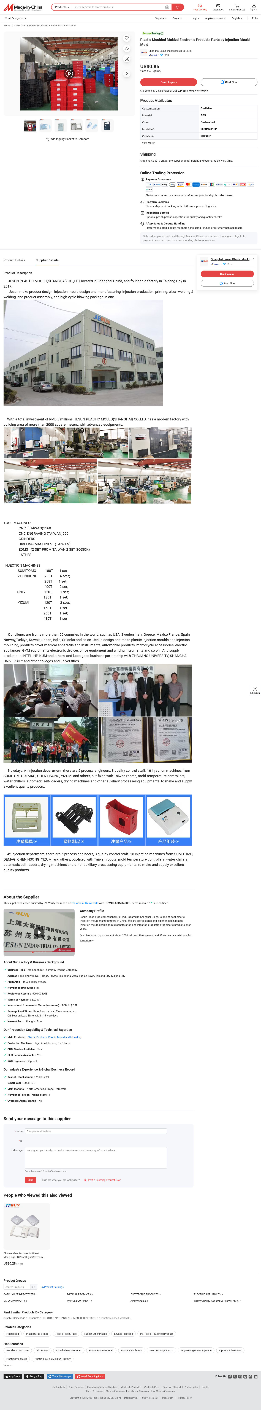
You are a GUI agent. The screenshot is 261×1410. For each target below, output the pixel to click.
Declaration (167, 1397)
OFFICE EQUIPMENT (78, 1300)
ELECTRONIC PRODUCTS (144, 1294)
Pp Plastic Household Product (156, 1333)
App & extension (214, 18)
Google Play (34, 1376)
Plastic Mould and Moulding (64, 1037)
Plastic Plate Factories (101, 1350)
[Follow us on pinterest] (250, 1376)
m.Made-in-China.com (138, 1391)
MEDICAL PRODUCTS (79, 1294)
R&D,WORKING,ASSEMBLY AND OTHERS (216, 1300)
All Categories (15, 18)
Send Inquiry (169, 82)
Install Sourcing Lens (92, 1376)
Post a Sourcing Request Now (102, 1180)
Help (194, 18)
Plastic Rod (12, 1333)
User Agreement (149, 1397)
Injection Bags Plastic (161, 1350)
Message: (18, 1150)
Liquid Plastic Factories (69, 1350)
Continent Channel (172, 1387)
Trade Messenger (59, 1376)
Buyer (176, 18)
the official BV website (85, 903)
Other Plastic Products (63, 25)
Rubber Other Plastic (95, 1333)
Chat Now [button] (231, 82)
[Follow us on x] (235, 1376)
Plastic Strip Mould (16, 1359)
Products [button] (60, 7)
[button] (167, 7)
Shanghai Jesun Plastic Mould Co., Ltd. (170, 50)
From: (20, 1131)
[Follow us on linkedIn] (255, 1376)
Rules (255, 18)
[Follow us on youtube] (245, 1376)
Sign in (253, 9)
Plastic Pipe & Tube (66, 1333)
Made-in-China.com (115, 1391)
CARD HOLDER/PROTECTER (19, 1294)
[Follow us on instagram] (240, 1376)
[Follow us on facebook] (230, 1376)
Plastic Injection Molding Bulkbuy (52, 1359)
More (7, 1365)
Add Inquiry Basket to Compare (69, 139)
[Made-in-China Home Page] (23, 7)
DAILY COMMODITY (14, 1300)
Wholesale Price (151, 1387)
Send (30, 1179)
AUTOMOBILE (138, 1300)
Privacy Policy (185, 1397)
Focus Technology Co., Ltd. (106, 1397)
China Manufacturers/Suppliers (102, 1387)
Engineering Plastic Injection (196, 1350)
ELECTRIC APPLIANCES (207, 1294)
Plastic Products (38, 25)
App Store (12, 1376)
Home (7, 25)
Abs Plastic (42, 1350)
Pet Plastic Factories (17, 1350)
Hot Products (58, 1387)
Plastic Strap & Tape (37, 1333)
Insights (205, 1387)
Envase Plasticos (123, 1333)
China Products (76, 1387)
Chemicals (19, 25)
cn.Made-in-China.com (164, 1391)
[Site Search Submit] (178, 7)
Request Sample (198, 90)
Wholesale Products (130, 1387)
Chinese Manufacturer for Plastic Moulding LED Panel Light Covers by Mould (23, 1257)
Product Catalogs (54, 1287)
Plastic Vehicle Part (131, 1350)
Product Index (191, 1387)
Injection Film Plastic (230, 1350)
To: (21, 1140)
